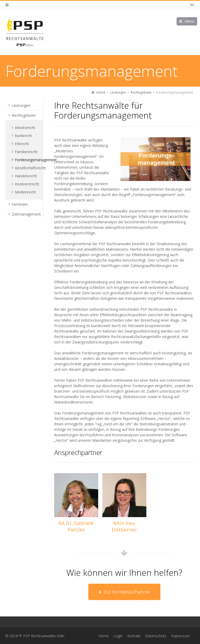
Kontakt (134, 635)
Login (118, 635)
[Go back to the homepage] (25, 32)
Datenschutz (155, 635)
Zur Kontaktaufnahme (126, 592)
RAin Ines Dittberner (124, 526)
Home (103, 635)
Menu (189, 21)
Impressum (180, 635)
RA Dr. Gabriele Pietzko (76, 526)
